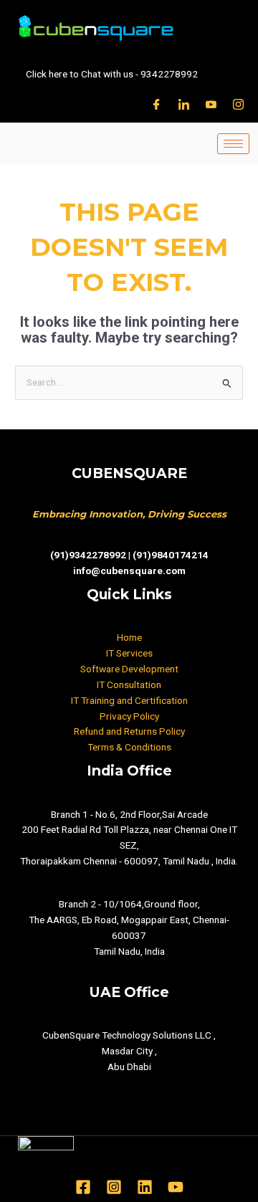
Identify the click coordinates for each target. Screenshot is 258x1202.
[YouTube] (175, 1187)
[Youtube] (211, 104)
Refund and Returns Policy (129, 731)
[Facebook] (156, 104)
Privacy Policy (129, 716)
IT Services (129, 653)
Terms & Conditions (129, 747)
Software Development (129, 668)
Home (129, 637)
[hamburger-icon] (233, 143)
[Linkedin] (145, 1187)
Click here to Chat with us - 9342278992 (112, 74)
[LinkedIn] (183, 104)
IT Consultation (129, 684)
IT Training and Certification (129, 700)
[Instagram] (238, 104)
